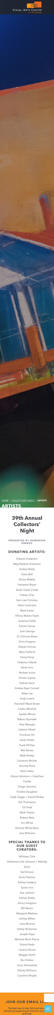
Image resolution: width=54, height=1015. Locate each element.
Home (5, 500)
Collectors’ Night (23, 500)
